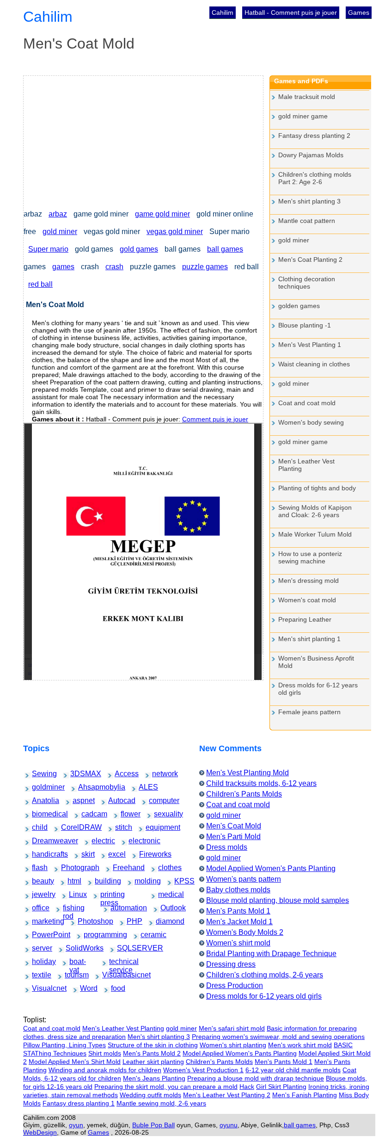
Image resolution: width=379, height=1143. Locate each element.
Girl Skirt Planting (281, 1086)
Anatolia (39, 800)
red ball (40, 284)
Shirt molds (104, 1053)
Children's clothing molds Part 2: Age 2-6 (314, 178)
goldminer (40, 787)
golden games (299, 305)
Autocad (115, 800)
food (116, 988)
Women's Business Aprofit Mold (316, 662)
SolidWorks (74, 948)
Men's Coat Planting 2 (310, 259)
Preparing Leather (304, 619)
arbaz (58, 214)
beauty (38, 881)
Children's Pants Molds (244, 794)
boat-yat (76, 963)
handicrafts (40, 854)
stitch (120, 827)
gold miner (60, 231)
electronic (136, 841)
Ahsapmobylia (88, 787)
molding (141, 881)
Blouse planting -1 (304, 325)
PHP (132, 921)
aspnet (79, 800)
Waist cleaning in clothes (314, 364)
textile (37, 975)
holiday (38, 961)
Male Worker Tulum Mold (315, 534)
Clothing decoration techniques (306, 282)
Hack (246, 1086)
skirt (86, 854)
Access (121, 774)
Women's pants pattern (243, 879)
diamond (163, 921)
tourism (71, 975)
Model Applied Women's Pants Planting (271, 868)
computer (156, 800)
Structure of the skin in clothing (153, 1045)
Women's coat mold (307, 600)
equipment (154, 827)
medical (164, 894)
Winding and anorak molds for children (105, 1070)
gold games (139, 249)
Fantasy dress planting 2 (314, 135)
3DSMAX (77, 774)
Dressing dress (231, 964)
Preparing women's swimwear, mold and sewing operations (278, 1036)
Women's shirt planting (233, 1045)
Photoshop (86, 921)
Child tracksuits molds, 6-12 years (261, 783)
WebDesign (40, 1132)
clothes (164, 867)
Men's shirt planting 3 (309, 201)
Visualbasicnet (112, 975)
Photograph (69, 867)
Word (85, 988)
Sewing (38, 774)
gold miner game (303, 116)
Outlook (167, 908)
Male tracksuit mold (306, 96)
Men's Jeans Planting (154, 1078)
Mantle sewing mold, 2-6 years (161, 1103)
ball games (225, 249)
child (37, 827)
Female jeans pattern (309, 712)
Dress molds (226, 847)
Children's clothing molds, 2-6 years (264, 975)
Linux (74, 894)
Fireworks (146, 854)
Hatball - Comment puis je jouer (291, 12)
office (37, 908)
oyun (76, 1125)
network (158, 774)
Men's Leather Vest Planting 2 (226, 1095)
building (101, 881)
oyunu (229, 1125)
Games (358, 12)
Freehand (120, 867)
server (37, 948)
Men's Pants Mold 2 (152, 1053)
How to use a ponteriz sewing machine (310, 557)
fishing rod (71, 909)
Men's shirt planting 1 (309, 639)
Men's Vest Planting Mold (247, 773)
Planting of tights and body (317, 488)
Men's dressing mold (308, 580)
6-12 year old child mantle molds (293, 1070)
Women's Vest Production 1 (203, 1070)
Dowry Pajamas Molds (310, 155)
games (63, 267)
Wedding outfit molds (150, 1095)
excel (113, 854)
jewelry (38, 894)
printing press (109, 895)
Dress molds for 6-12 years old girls (318, 688)
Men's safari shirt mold (232, 1028)
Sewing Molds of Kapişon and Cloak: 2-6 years (315, 511)
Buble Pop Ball (153, 1125)
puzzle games (205, 267)
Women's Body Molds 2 (244, 932)
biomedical (40, 814)
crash (114, 267)
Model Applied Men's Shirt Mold (75, 1061)
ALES (144, 787)
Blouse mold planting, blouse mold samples (277, 900)
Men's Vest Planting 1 (309, 344)
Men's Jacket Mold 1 (239, 922)
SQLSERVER (126, 948)
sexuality (161, 814)
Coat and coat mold (307, 403)
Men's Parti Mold (233, 836)
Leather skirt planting (153, 1061)
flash (37, 867)
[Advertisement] (143, 140)
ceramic (147, 935)
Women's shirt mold (238, 943)
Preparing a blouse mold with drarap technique (255, 1078)
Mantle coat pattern (306, 220)
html (72, 881)
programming (93, 935)
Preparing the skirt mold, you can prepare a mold (166, 1086)
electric (98, 841)
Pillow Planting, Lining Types (64, 1045)
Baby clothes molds (238, 890)
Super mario (48, 249)
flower (126, 814)
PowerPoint (40, 935)
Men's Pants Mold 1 (238, 911)
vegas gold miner (175, 231)
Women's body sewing (311, 422)
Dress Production (234, 985)
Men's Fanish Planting (304, 1095)
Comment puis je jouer (215, 419)
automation (118, 908)
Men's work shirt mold (300, 1045)
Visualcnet (40, 988)
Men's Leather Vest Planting (306, 464)
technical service (120, 963)
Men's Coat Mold (233, 826)
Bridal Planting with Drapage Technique (271, 954)
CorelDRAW (70, 827)
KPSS (180, 881)
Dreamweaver (41, 841)
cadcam (88, 814)
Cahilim (222, 12)
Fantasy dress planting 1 (79, 1103)
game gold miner (162, 214)
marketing (39, 921)
